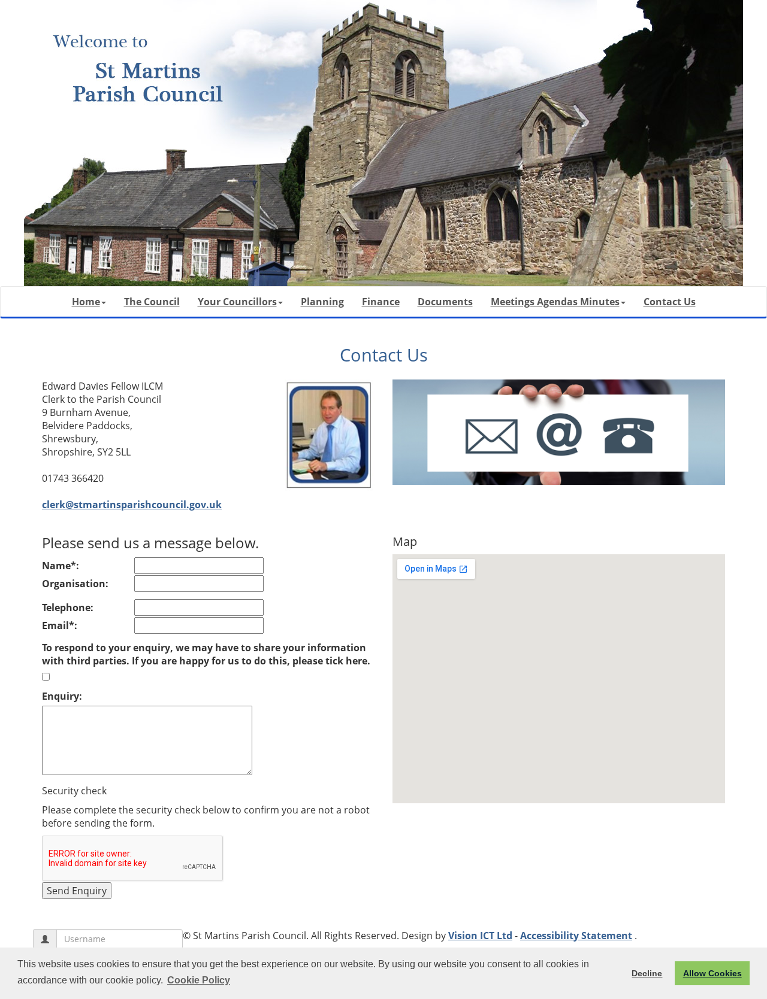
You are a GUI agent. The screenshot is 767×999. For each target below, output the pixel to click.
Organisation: (75, 583)
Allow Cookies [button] (712, 973)
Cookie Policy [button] (198, 980)
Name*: (60, 565)
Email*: (59, 625)
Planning (322, 301)
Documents (445, 301)
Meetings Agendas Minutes (555, 301)
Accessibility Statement (576, 935)
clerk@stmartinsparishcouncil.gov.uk (132, 504)
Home (86, 301)
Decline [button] (647, 973)
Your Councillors (237, 301)
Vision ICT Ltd (480, 935)
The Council (152, 301)
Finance (381, 301)
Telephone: (67, 607)
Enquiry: (62, 696)
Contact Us (670, 301)
